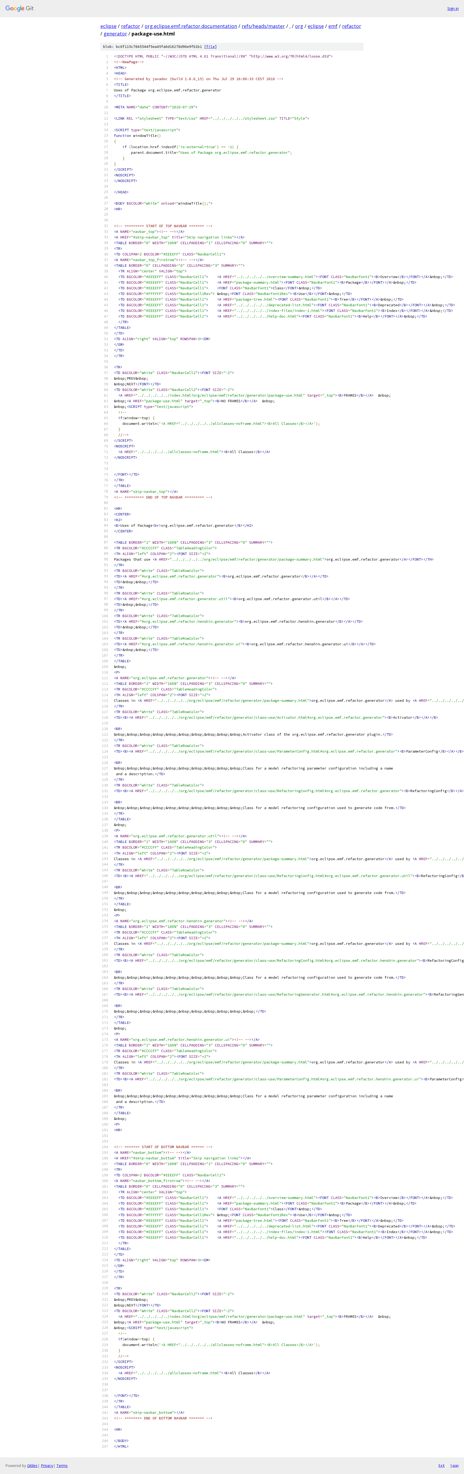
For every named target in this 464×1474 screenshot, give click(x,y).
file (210, 46)
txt (441, 1465)
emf (333, 26)
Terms (62, 1465)
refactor (130, 26)
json (454, 1465)
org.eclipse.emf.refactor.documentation (191, 26)
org (299, 26)
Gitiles (32, 1465)
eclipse (108, 26)
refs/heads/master (263, 26)
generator (115, 33)
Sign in (453, 8)
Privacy (47, 1465)
